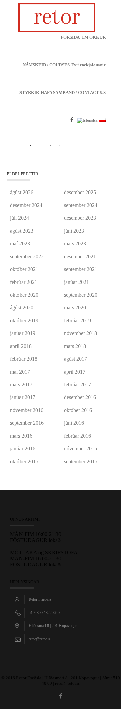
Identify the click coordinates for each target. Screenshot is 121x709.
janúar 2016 (22, 448)
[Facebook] (72, 130)
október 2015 (24, 461)
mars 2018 (75, 346)
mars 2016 (21, 436)
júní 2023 (74, 231)
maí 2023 (20, 243)
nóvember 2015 (80, 448)
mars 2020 (75, 308)
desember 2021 (80, 256)
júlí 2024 (19, 218)
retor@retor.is (39, 639)
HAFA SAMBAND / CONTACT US (73, 92)
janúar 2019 (22, 333)
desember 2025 (80, 192)
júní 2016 (74, 423)
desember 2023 (80, 218)
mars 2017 (21, 384)
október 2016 (78, 410)
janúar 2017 (22, 397)
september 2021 (80, 269)
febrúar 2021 (23, 282)
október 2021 (24, 269)
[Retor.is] (57, 17)
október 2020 (24, 295)
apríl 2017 (74, 372)
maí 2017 (20, 372)
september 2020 (80, 295)
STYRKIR (29, 92)
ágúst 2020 (21, 308)
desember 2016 (80, 397)
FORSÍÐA (70, 37)
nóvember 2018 (80, 333)
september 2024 (80, 205)
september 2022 (27, 256)
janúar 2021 (76, 282)
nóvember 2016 (26, 410)
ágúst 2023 (21, 231)
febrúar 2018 (23, 359)
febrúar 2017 (77, 384)
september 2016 (27, 423)
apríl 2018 (21, 346)
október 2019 (24, 320)
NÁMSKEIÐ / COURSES (46, 64)
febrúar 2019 (77, 320)
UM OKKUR (93, 37)
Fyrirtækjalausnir (88, 64)
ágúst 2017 (75, 359)
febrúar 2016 (77, 436)
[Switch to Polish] (102, 131)
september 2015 (80, 461)
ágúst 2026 (21, 192)
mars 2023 (75, 243)
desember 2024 (26, 205)
